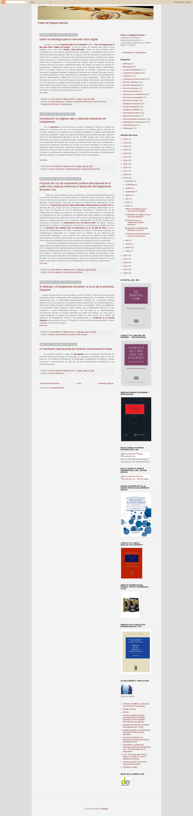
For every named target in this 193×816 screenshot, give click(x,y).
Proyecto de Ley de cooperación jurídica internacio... (134, 222)
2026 (125, 139)
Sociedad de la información (50, 104)
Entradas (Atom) (57, 388)
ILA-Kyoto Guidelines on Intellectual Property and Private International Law (136, 739)
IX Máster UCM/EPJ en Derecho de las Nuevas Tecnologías (136, 705)
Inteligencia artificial (131, 110)
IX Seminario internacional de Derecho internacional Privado (76, 348)
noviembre (130, 185)
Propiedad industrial (131, 113)
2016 (125, 174)
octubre (128, 188)
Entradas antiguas (106, 383)
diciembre (129, 181)
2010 (125, 269)
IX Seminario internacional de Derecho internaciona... (137, 235)
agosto (128, 195)
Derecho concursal (130, 88)
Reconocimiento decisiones (72, 272)
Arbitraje (51, 334)
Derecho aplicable (55, 272)
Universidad (128, 128)
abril (127, 240)
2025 (125, 143)
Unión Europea (66, 104)
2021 (125, 157)
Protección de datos (131, 116)
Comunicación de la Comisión (73, 45)
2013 (125, 259)
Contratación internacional (82, 101)
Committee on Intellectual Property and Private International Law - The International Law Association (136, 748)
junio (127, 202)
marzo (128, 244)
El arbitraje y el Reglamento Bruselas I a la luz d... (136, 229)
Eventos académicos (56, 373)
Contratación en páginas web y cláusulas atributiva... (138, 216)
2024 (125, 146)
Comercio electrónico (56, 101)
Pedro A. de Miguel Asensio (132, 35)
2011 (125, 266)
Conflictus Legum (130, 767)
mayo (127, 206)
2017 (125, 171)
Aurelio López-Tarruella (73, 50)
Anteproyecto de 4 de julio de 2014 (79, 223)
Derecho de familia (130, 91)
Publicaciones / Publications (134, 53)
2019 (125, 164)
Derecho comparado (131, 85)
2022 (125, 153)
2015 (125, 178)
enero (128, 251)
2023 (125, 150)
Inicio (79, 383)
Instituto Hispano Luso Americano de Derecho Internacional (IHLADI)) (136, 732)
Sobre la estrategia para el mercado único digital (69, 39)
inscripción (78, 354)
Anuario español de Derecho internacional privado (135, 763)
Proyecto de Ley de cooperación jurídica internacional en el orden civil (81, 205)
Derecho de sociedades (132, 97)
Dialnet (126, 712)
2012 (125, 262)
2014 (125, 255)
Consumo (68, 101)
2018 (125, 167)
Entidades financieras (132, 104)
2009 (125, 273)
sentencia (54, 127)
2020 (125, 160)
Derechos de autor (99, 101)
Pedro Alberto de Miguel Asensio (63, 99)
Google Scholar (129, 709)
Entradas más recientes (50, 383)
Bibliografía (127, 67)
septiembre (130, 192)
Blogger (105, 809)
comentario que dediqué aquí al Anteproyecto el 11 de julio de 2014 (75, 228)
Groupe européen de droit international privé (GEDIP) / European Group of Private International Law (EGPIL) (134, 718)
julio (127, 199)
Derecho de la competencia (134, 94)
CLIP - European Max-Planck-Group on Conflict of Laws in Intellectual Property (135, 756)
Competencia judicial (72, 169)
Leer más (43, 93)
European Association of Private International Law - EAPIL (136, 726)
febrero (128, 247)
